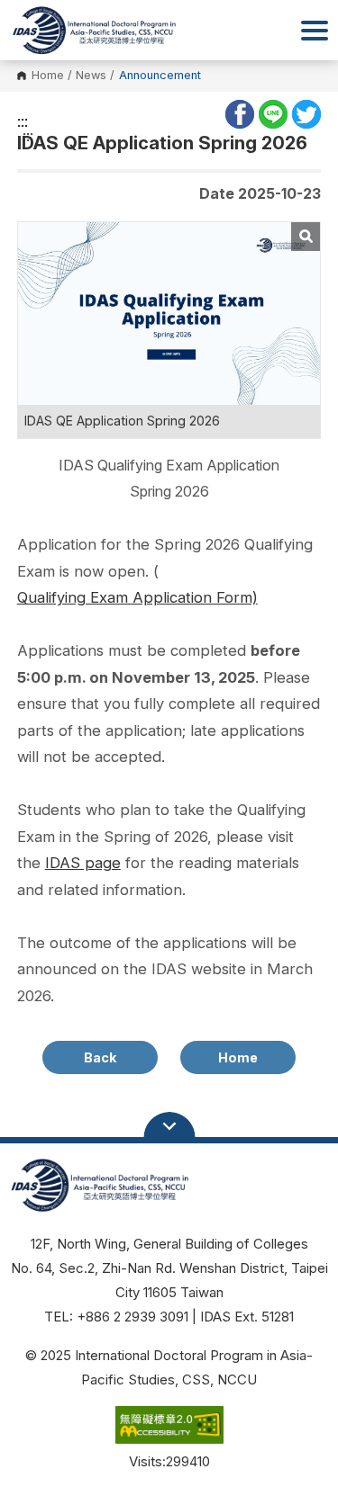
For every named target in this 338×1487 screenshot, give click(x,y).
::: (22, 121)
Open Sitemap (169, 1126)
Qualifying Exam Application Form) (137, 597)
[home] (93, 30)
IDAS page (83, 863)
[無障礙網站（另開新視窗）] (168, 1427)
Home (48, 76)
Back (100, 1057)
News (91, 76)
